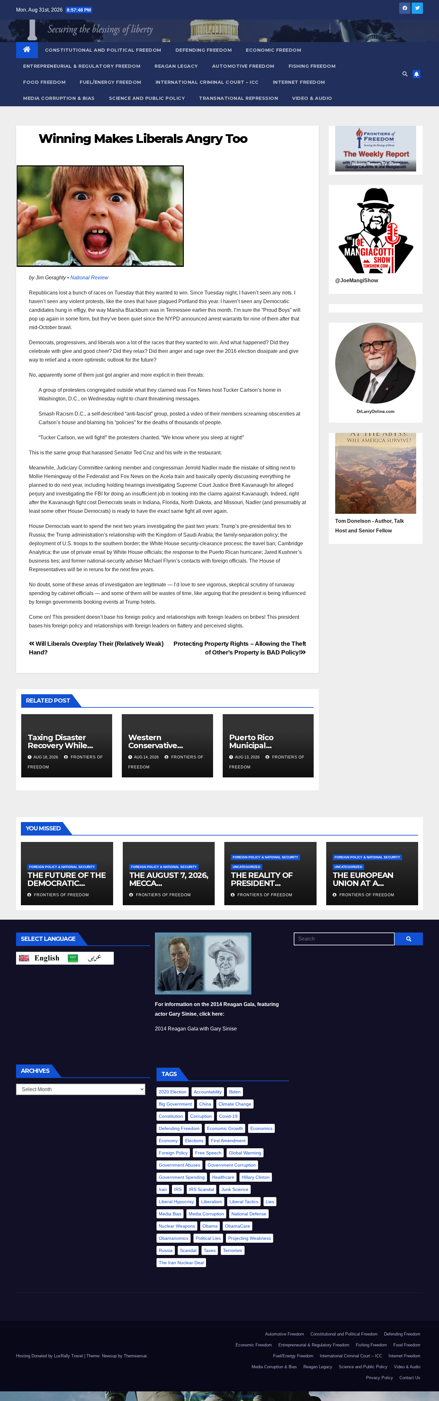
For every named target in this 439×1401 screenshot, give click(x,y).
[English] (40, 957)
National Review (89, 277)
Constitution (171, 1116)
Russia (166, 1250)
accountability (208, 1091)
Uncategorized (246, 867)
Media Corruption (206, 1213)
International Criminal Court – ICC (207, 82)
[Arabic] (89, 957)
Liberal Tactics (243, 1201)
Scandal (188, 1250)
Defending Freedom (203, 50)
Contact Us (409, 1377)
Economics (261, 1128)
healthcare (223, 1177)
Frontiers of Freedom (61, 895)
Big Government (175, 1104)
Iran (163, 1189)
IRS (178, 1189)
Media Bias (170, 1213)
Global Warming (245, 1152)
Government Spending (182, 1177)
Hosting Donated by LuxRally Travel (50, 1355)
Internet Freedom (299, 82)
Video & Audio (312, 98)
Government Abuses (179, 1165)
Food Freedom (44, 82)
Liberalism (211, 1201)
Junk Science (234, 1189)
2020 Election (172, 1091)
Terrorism (232, 1250)
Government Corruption (232, 1165)
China (205, 1104)
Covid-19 (228, 1116)
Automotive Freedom (243, 66)
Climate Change (235, 1104)
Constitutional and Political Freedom (103, 50)
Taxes (210, 1250)
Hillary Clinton (256, 1177)
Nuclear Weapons (177, 1226)
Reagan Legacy (176, 66)
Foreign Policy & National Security (62, 867)
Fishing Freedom (312, 66)
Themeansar (135, 1355)
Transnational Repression (238, 98)
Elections (194, 1140)
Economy (168, 1140)
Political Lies (208, 1238)
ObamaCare (237, 1226)
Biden (235, 1091)
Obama (210, 1226)
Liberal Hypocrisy (176, 1201)
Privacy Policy (379, 1377)
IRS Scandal (201, 1189)
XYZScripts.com (249, 1396)
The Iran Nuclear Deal (181, 1262)
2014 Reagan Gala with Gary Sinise (196, 1028)
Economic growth (225, 1128)
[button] (405, 74)
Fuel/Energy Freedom (110, 82)
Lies (270, 1201)
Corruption (201, 1116)
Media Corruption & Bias (59, 98)
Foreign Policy (173, 1152)
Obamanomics (173, 1238)
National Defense (248, 1213)
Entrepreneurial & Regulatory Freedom (81, 66)
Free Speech (208, 1152)
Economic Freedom (273, 50)
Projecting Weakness (249, 1238)
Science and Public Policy (147, 98)
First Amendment (228, 1140)
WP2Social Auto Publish (195, 1396)
